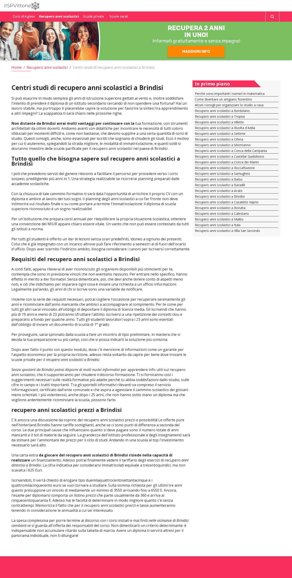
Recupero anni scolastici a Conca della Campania (231, 150)
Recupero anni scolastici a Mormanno (223, 145)
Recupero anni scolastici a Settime (220, 133)
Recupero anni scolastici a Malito (219, 219)
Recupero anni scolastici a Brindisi (220, 196)
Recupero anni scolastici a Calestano (222, 213)
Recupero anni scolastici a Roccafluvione (225, 168)
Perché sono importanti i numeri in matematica (230, 93)
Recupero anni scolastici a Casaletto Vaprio (226, 202)
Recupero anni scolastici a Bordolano (222, 111)
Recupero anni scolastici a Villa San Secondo (227, 230)
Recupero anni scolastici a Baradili (220, 185)
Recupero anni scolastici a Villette (219, 122)
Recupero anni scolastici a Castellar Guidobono (229, 156)
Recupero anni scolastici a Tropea (220, 116)
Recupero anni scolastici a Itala (217, 225)
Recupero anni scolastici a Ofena (219, 139)
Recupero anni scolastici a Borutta (220, 208)
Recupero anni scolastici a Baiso (218, 179)
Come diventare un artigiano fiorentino (223, 99)
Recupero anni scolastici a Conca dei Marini (227, 162)
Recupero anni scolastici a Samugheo (222, 173)
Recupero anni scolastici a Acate (218, 190)
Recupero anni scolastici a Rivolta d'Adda (225, 128)
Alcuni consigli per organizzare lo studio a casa (229, 105)
